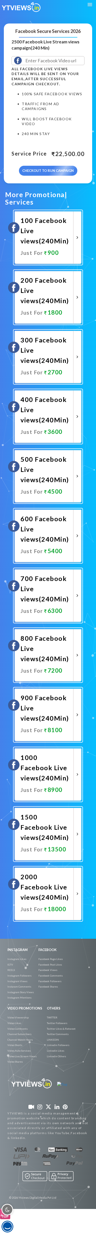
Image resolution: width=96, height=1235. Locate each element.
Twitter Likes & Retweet (61, 1028)
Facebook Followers (49, 981)
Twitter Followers (57, 1023)
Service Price (29, 153)
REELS (11, 969)
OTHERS (53, 1008)
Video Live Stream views (22, 1056)
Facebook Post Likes (50, 964)
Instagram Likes (16, 958)
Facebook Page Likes (50, 958)
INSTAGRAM (17, 950)
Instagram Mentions (19, 997)
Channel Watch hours (20, 1039)
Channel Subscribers (19, 1034)
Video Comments (17, 1028)
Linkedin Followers (58, 1045)
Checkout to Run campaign (48, 171)
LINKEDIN (53, 1039)
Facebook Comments (50, 975)
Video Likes (14, 1023)
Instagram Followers (19, 975)
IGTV (10, 964)
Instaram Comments (19, 986)
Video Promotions (24, 1008)
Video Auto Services (19, 1050)
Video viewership (18, 1017)
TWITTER (52, 1017)
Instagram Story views (20, 992)
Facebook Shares (48, 986)
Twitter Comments (58, 1034)
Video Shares (15, 1061)
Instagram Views (17, 981)
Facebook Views (47, 969)
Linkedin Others (56, 1056)
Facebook (47, 950)
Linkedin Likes (55, 1050)
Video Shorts (14, 1045)
